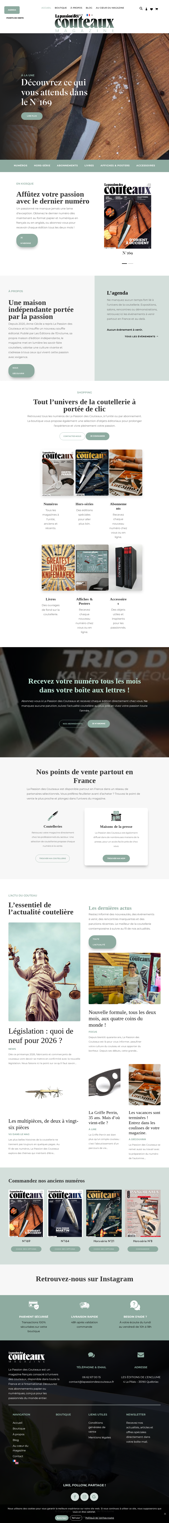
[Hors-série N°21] (65, 1236)
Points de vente (15, 18)
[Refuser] (165, 1513)
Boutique (61, 8)
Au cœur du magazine (110, 8)
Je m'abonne (26, 240)
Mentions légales (99, 1437)
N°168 (127, 253)
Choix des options (26, 1249)
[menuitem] (25, 1461)
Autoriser (62, 1518)
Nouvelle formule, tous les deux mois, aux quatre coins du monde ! (122, 1018)
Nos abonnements (73, 724)
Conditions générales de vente (96, 1427)
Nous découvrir (18, 371)
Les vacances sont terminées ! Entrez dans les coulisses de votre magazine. (144, 1122)
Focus (93, 1031)
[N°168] (128, 247)
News (12, 1048)
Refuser (76, 1518)
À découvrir (137, 1139)
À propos (76, 8)
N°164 (26, 1241)
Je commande (97, 436)
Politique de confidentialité (99, 1518)
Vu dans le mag (19, 1134)
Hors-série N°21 (65, 1241)
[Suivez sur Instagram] (84, 1497)
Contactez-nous (72, 436)
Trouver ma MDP (116, 858)
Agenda (12, 10)
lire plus (32, 116)
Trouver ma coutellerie (52, 858)
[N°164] (26, 1236)
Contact (18, 1456)
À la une (27, 75)
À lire (92, 1129)
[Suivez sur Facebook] (75, 1497)
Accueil (46, 8)
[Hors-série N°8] (104, 1236)
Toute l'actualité (99, 942)
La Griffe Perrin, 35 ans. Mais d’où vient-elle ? (104, 1117)
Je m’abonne (98, 723)
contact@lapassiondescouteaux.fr (91, 1381)
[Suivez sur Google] (94, 1497)
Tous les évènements (141, 336)
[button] (124, 263)
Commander (104, 1249)
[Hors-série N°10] (143, 1236)
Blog (89, 8)
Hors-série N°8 (104, 1241)
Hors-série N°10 (142, 1241)
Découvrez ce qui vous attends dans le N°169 (54, 93)
